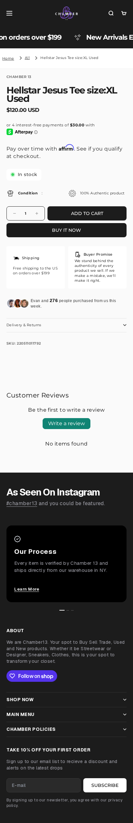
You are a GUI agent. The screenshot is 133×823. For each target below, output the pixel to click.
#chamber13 (21, 503)
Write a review (66, 423)
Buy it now (66, 230)
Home (8, 58)
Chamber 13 (18, 76)
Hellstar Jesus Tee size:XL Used (69, 57)
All (27, 57)
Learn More (26, 589)
